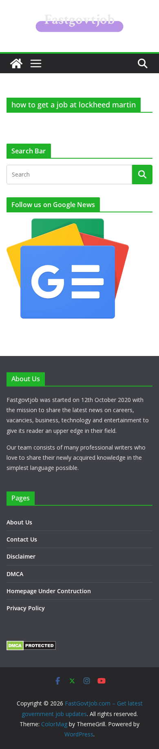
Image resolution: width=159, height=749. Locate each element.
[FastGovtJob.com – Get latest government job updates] (16, 63)
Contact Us (22, 539)
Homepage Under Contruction (49, 591)
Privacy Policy (26, 608)
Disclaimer (21, 556)
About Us (19, 522)
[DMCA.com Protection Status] (31, 646)
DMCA (15, 574)
